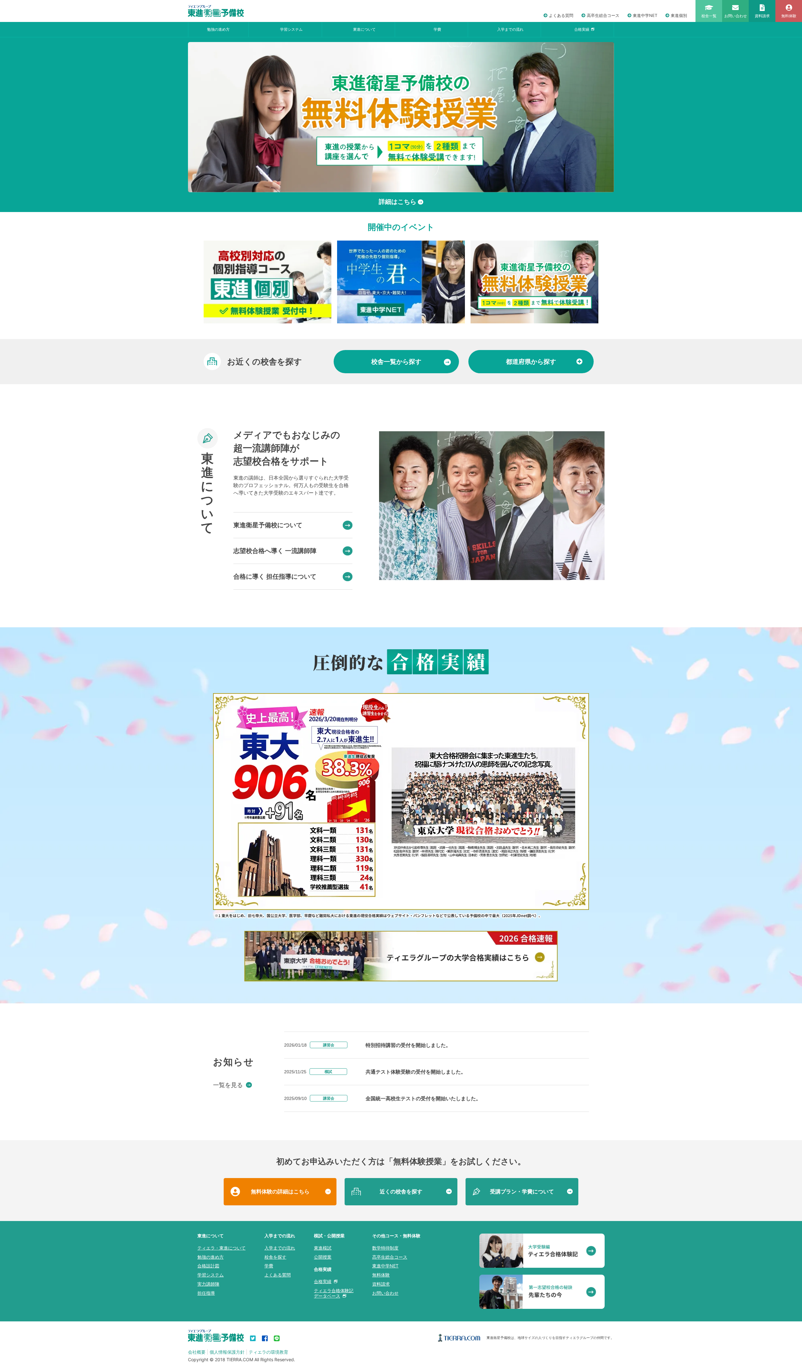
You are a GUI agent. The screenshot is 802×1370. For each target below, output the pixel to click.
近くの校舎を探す (401, 1191)
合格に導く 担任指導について (274, 576)
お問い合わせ (385, 1293)
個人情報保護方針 (227, 1352)
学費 (437, 29)
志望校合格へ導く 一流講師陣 (274, 551)
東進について (364, 29)
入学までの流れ (510, 29)
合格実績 (581, 29)
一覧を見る (228, 1085)
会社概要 (197, 1352)
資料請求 (381, 1284)
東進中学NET (645, 15)
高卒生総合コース (603, 15)
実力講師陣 (208, 1284)
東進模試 (322, 1248)
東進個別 (679, 15)
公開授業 (322, 1257)
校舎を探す (275, 1257)
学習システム (291, 29)
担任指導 (206, 1293)
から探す (396, 361)
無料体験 (381, 1274)
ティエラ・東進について (221, 1248)
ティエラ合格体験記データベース (333, 1293)
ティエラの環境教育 (268, 1352)
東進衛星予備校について (267, 525)
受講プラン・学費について (522, 1191)
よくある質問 (561, 15)
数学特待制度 (385, 1248)
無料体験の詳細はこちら (280, 1191)
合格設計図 (208, 1265)
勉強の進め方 (218, 29)
